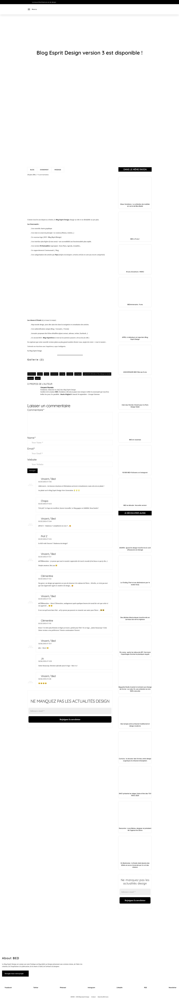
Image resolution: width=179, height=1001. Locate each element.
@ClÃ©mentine (43, 561)
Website (32, 459)
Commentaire (35, 409)
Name (31, 437)
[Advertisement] (89, 32)
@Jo (39, 648)
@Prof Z (41, 526)
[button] (32, 9)
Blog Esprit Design (35, 351)
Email (31, 448)
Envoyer (32, 470)
